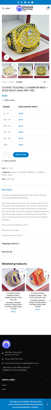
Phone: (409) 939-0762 (14, 359)
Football (19, 82)
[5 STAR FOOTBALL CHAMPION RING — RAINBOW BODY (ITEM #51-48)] (13, 279)
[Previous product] (41, 82)
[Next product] (47, 82)
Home (4, 82)
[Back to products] (44, 82)
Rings (11, 82)
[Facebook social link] (18, 2)
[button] (4, 38)
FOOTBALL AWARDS (27, 172)
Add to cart (20, 155)
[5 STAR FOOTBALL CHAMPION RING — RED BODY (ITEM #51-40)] (37, 279)
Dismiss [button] (47, 404)
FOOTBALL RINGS (11, 307)
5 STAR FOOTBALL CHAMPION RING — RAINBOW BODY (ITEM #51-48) (13, 296)
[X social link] (21, 2)
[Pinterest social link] (25, 2)
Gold (8, 179)
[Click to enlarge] (6, 57)
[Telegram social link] (32, 2)
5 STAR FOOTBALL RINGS (13, 304)
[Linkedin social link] (28, 2)
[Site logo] (25, 8)
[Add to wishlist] (21, 271)
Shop (4, 389)
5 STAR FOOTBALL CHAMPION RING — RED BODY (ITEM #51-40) (38, 295)
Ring (12, 179)
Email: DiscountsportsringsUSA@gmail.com (21, 363)
